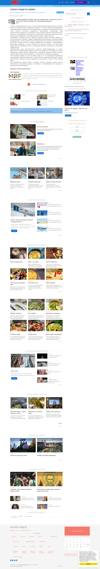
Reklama (72, 2)
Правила (41, 546)
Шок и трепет (14, 371)
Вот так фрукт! (32, 313)
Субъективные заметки (21, 398)
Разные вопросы (49, 6)
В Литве (14, 536)
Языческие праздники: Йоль (54, 506)
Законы (49, 546)
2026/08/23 (40, 122)
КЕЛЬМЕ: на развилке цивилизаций (46, 455)
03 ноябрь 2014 (18, 12)
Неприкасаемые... (33, 411)
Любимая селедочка (15, 313)
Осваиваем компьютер (34, 182)
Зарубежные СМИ (30, 541)
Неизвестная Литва (17, 439)
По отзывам (14, 516)
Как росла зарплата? (42, 126)
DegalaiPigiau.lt (68, 555)
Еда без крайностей (51, 262)
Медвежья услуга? (15, 182)
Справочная (16, 546)
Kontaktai (67, 2)
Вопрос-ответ (54, 536)
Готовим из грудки (15, 334)
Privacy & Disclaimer (34, 564)
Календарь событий (17, 473)
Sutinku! (88, 564)
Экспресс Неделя (14, 248)
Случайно (20, 516)
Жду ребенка (50, 101)
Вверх (76, 555)
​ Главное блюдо (32, 334)
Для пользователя (77, 124)
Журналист (41, 6)
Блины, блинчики (50, 282)
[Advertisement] (36, 163)
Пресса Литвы (42, 541)
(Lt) (86, 1)
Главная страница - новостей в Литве (19, 6)
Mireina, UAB (60, 564)
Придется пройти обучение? (53, 182)
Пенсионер (15, 204)
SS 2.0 (21, 566)
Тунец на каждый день (16, 262)
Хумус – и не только (33, 262)
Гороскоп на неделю (71, 92)
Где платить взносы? (25, 101)
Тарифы (23, 546)
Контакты (17, 530)
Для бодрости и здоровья (53, 313)
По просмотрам (28, 516)
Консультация (33, 6)
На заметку (31, 536)
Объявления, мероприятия (20, 355)
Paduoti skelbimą (79, 2)
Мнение (39, 536)
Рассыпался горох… (33, 282)
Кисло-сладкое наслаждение (54, 334)
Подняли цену (40, 144)
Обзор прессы (16, 541)
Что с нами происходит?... (17, 411)
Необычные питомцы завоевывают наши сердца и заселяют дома (54, 381)
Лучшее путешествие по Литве (18, 455)
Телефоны (33, 546)
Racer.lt (73, 555)
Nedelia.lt (12, 530)
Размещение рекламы (26, 530)
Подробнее (40, 133)
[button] (12, 405)
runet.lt (12, 12)
